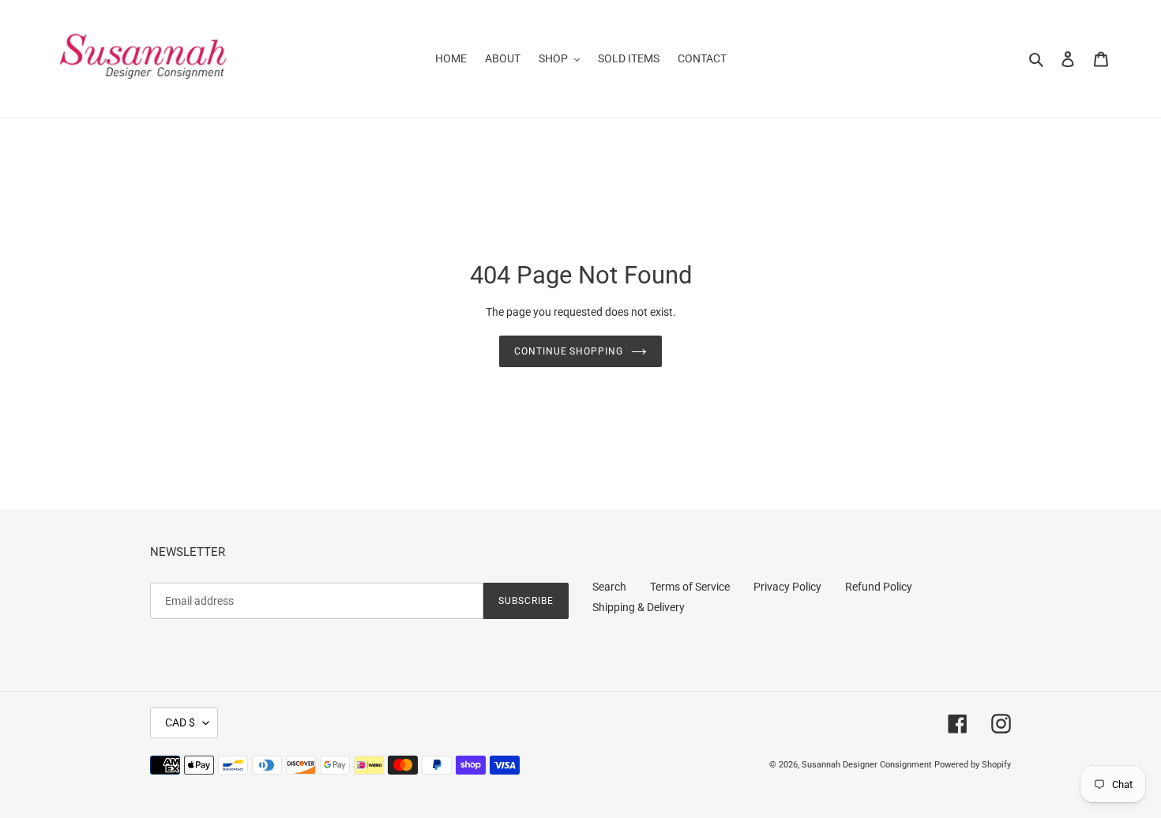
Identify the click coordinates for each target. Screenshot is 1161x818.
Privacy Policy (787, 586)
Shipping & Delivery (638, 607)
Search (609, 586)
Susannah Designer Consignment (867, 765)
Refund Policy (878, 586)
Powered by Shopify (972, 765)
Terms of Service (690, 586)
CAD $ (180, 722)
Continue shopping (568, 351)
